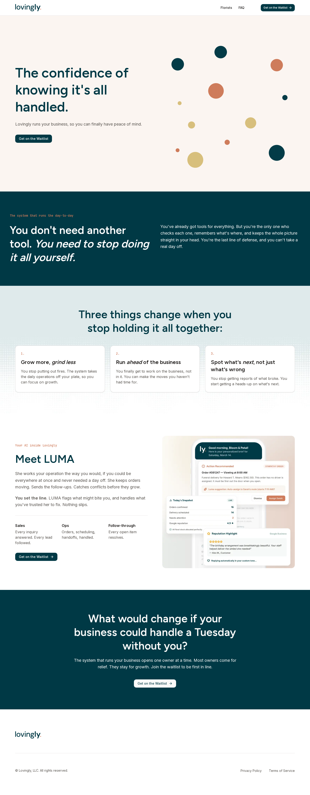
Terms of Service (282, 771)
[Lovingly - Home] (28, 7)
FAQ (241, 8)
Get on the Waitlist (275, 7)
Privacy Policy (251, 771)
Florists (226, 8)
